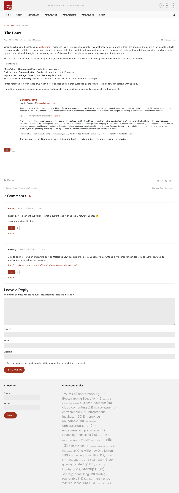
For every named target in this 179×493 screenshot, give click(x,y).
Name (7, 329)
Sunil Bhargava (35, 40)
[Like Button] (7, 150)
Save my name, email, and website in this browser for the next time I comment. (46, 363)
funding (102, 435)
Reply (11, 233)
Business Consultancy (70, 403)
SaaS (77, 460)
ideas (99, 440)
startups (93, 469)
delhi (96, 408)
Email (7, 340)
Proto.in (67, 460)
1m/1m (69, 394)
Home (6, 25)
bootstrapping (92, 394)
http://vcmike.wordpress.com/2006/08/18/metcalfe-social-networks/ (42, 265)
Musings (14, 25)
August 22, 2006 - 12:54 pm (30, 208)
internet (95, 446)
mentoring (103, 446)
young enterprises (104, 483)
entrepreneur (74, 412)
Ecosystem (108, 407)
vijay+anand (86, 482)
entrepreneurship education (84, 430)
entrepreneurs (90, 421)
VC (98, 479)
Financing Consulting (79, 434)
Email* (7, 403)
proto (109, 456)
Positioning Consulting (87, 455)
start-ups (99, 459)
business (107, 399)
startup (86, 464)
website (57, 116)
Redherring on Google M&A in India (21, 188)
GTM (85, 440)
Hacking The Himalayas (162, 188)
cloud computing (77, 407)
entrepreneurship (79, 426)
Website (8, 351)
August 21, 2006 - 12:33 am (32, 249)
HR (93, 440)
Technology (89, 479)
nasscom (71, 451)
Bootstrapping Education (82, 398)
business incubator (96, 403)
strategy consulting (78, 474)
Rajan (11, 208)
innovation (81, 446)
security (86, 460)
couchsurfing (44, 47)
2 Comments (169, 40)
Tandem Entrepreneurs (46, 103)
